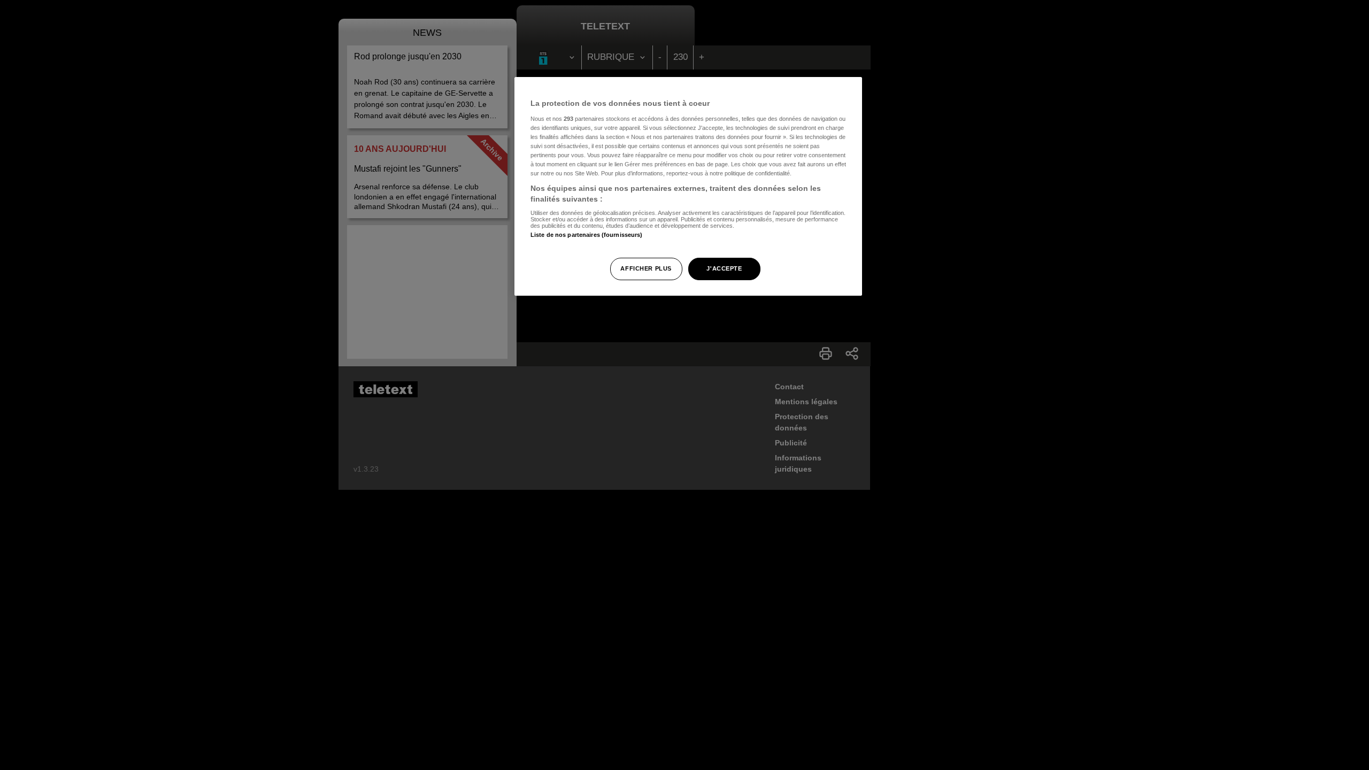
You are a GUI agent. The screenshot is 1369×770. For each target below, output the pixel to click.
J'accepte (724, 268)
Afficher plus (645, 268)
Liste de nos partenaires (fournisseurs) (586, 235)
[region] (688, 186)
